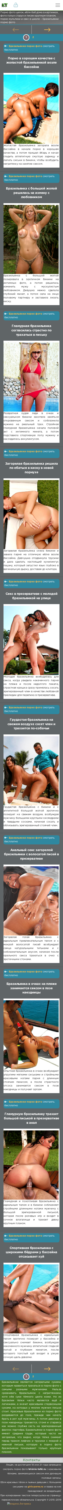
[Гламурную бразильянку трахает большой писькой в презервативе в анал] (31, 1165)
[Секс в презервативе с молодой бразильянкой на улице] (31, 640)
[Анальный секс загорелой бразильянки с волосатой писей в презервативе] (31, 900)
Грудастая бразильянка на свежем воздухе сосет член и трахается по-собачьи (31, 724)
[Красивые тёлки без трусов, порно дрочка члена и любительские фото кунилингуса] (5, 5)
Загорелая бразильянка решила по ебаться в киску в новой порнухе (31, 468)
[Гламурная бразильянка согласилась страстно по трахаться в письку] (31, 377)
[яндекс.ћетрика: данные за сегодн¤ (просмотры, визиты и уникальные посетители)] (19, 1504)
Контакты (31, 1460)
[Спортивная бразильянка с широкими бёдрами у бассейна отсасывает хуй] (31, 1299)
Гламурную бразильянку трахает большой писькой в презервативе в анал (31, 1118)
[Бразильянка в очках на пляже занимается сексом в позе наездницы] (31, 1034)
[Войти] (15, 5)
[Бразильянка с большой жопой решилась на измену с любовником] (31, 239)
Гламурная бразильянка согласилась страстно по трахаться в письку (31, 330)
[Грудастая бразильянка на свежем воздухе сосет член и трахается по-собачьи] (31, 770)
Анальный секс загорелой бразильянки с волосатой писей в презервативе (31, 854)
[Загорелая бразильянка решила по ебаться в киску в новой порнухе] (31, 514)
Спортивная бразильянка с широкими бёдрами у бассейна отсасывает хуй (31, 1252)
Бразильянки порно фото (25, 46)
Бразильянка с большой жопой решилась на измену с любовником (31, 193)
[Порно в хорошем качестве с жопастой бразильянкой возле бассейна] (31, 109)
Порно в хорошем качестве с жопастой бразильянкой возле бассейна (31, 62)
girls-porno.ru (35, 1487)
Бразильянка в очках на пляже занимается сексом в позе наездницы (31, 988)
